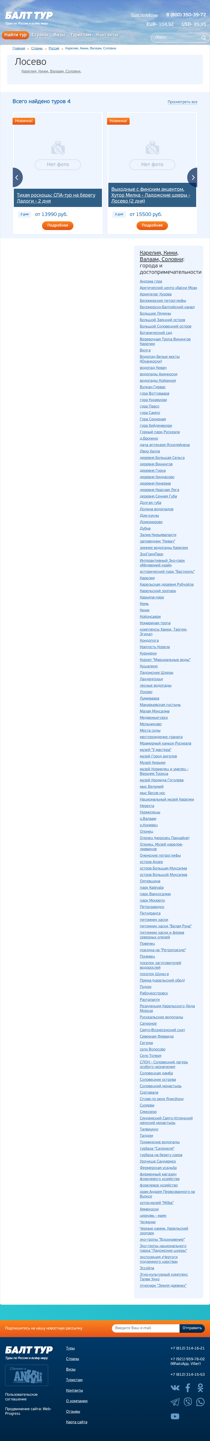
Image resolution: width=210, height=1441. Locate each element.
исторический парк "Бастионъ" (167, 572)
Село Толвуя (150, 1056)
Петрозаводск (152, 907)
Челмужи (148, 1222)
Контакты (107, 35)
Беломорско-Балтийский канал (167, 307)
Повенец (147, 944)
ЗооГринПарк (151, 554)
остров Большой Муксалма (163, 875)
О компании (77, 1401)
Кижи (145, 610)
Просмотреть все (182, 102)
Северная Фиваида (157, 1037)
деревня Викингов (156, 464)
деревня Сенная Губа (158, 497)
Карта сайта (76, 1422)
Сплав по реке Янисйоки (162, 1099)
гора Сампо (150, 413)
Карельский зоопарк (158, 591)
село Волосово (152, 1050)
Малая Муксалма (155, 711)
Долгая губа (150, 503)
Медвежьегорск (154, 718)
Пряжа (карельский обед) (162, 981)
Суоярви (147, 1106)
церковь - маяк (153, 1216)
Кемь (144, 604)
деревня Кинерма (155, 484)
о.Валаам (148, 819)
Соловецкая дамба (156, 1073)
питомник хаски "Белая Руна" (166, 926)
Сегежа (146, 1043)
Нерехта (147, 806)
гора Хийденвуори (156, 426)
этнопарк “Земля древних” (163, 1286)
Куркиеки (148, 654)
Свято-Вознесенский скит (162, 1030)
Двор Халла (150, 452)
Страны (40, 35)
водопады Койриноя (158, 381)
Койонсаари (150, 617)
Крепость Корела (155, 647)
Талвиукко (149, 1129)
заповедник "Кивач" (157, 541)
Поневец (147, 957)
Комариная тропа (155, 623)
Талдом (146, 1136)
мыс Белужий (152, 787)
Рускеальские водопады (161, 1017)
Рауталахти (150, 1000)
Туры (70, 1349)
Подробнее (57, 226)
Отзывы (73, 1412)
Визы (59, 35)
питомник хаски (154, 920)
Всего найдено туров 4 (41, 101)
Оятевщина (150, 881)
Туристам (80, 35)
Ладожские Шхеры (156, 673)
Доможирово (151, 522)
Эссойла (147, 1268)
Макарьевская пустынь (160, 705)
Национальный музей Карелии (167, 800)
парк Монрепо (152, 901)
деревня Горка (153, 471)
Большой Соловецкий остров (165, 327)
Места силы (150, 731)
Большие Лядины (155, 314)
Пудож (145, 987)
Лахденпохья (151, 679)
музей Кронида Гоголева (162, 780)
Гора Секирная (153, 419)
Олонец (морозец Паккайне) (164, 838)
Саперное (148, 1024)
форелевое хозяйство (159, 1186)
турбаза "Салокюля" (157, 1149)
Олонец (146, 832)
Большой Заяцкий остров (162, 320)
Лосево (146, 692)
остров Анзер (151, 862)
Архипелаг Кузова (156, 294)
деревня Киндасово (157, 477)
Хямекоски (149, 1209)
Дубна (145, 529)
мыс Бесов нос (152, 793)
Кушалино (149, 666)
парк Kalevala (152, 888)
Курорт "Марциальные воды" (165, 660)
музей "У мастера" (155, 750)
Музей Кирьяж (152, 763)
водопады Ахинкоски (158, 374)
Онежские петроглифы (160, 856)
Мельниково (151, 724)
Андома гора (151, 282)
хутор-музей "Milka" (157, 1203)
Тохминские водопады (160, 1142)
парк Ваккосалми (155, 894)
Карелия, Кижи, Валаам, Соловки (51, 72)
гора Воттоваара (154, 394)
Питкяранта (150, 914)
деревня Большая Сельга (162, 458)
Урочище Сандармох (158, 1162)
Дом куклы (149, 516)
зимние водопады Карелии (164, 548)
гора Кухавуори (153, 400)
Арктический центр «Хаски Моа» (168, 288)
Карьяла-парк (152, 598)
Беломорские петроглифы (163, 301)
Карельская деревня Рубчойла (167, 585)
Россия (54, 48)
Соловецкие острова (158, 1080)
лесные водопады (156, 686)
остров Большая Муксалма (163, 869)
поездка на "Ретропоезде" (163, 950)
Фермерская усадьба (158, 1168)
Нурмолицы (150, 812)
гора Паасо (149, 407)
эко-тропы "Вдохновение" (162, 1240)
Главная (19, 48)
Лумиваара (149, 699)
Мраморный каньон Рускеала (165, 744)
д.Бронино (149, 439)
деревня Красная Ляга (159, 490)
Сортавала (149, 1093)
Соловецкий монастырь (161, 1086)
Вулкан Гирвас (153, 387)
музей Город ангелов (158, 756)
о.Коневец (149, 825)
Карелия (147, 578)
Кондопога (149, 641)
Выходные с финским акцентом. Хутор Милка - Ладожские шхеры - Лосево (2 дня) (150, 195)
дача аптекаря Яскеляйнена (165, 445)
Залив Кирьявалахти (158, 535)
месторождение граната (161, 737)
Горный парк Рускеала (160, 432)
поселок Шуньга (154, 974)
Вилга (145, 350)
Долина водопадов (156, 509)
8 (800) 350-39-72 (186, 15)
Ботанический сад (156, 333)
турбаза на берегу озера (161, 1155)
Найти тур (15, 35)
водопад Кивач (153, 368)
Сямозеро (148, 1112)
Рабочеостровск (154, 993)
